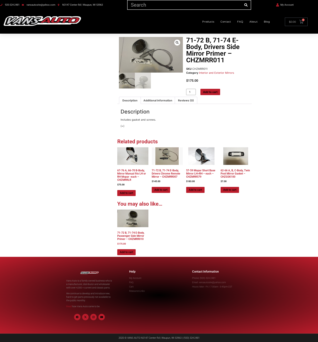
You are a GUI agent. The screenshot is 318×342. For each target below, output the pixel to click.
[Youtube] (101, 317)
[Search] (246, 4)
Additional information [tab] (157, 100)
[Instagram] (93, 317)
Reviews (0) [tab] (186, 100)
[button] (177, 43)
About (253, 21)
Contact (225, 21)
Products (208, 21)
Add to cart (210, 92)
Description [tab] (129, 100)
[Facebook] (77, 317)
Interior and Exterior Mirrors (216, 72)
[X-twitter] (85, 317)
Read (69, 306)
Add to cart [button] (126, 193)
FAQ (240, 21)
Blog (267, 21)
